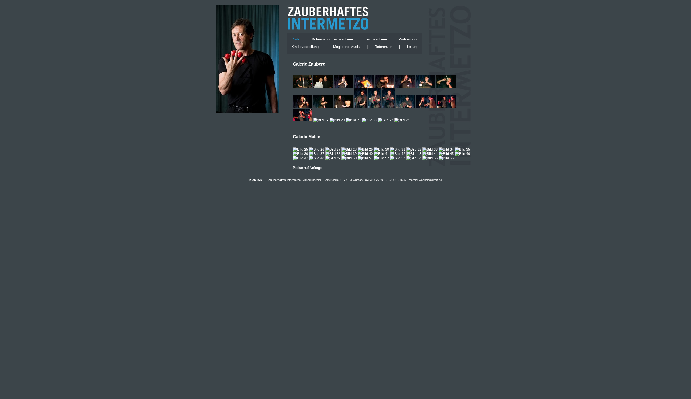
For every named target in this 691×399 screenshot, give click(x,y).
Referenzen (383, 47)
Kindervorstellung (305, 47)
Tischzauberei (376, 39)
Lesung (412, 47)
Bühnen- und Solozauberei (332, 39)
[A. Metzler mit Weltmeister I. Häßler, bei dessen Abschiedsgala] (323, 86)
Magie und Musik (346, 47)
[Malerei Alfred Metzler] (300, 149)
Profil (296, 39)
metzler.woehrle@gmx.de (425, 179)
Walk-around (408, 39)
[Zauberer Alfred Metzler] (343, 86)
